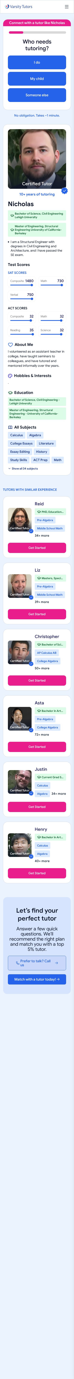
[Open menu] (67, 7)
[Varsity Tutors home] (18, 7)
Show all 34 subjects (25, 468)
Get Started (37, 548)
